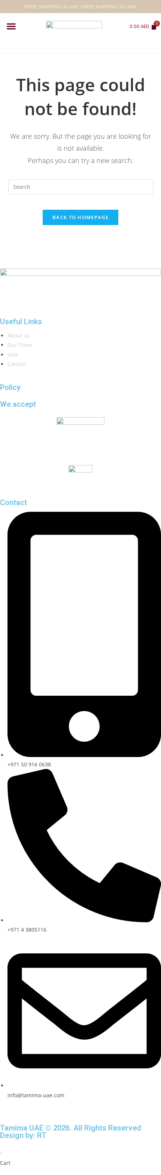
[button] (11, 26)
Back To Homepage (80, 217)
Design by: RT (23, 1135)
